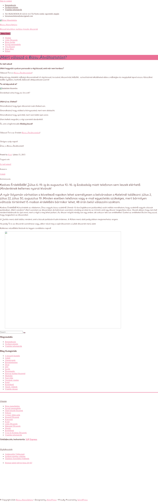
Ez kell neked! (5, 164)
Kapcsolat (9, 419)
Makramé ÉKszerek (12, 426)
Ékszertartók (10, 371)
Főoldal (8, 38)
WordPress (82, 500)
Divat (7, 365)
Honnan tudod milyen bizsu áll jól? (18, 463)
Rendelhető (9, 385)
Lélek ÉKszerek (11, 40)
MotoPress (51, 500)
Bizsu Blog (9, 49)
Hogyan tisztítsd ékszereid (15, 373)
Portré (7, 382)
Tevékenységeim (11, 7)
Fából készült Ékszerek (14, 411)
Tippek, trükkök (11, 387)
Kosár (7, 422)
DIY (7, 367)
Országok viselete (12, 380)
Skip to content (6, 1)
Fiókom (8, 413)
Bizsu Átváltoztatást (23, 73)
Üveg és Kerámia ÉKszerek (16, 433)
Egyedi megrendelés (13, 44)
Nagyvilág (9, 378)
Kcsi (10, 155)
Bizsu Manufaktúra (24, 500)
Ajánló (2, 174)
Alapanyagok (10, 360)
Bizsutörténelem (11, 362)
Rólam (7, 51)
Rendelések (9, 430)
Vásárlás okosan (11, 389)
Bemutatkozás (10, 5)
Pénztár (8, 428)
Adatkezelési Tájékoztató (15, 454)
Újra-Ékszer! (10, 47)
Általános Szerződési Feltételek (17, 459)
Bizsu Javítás (10, 42)
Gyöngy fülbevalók (12, 415)
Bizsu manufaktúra (12, 406)
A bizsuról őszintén (12, 356)
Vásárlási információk (13, 10)
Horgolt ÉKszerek (12, 417)
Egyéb (7, 369)
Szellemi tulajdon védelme (15, 456)
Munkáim (8, 376)
